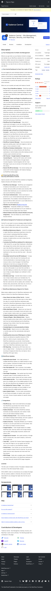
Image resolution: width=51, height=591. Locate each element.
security (47, 70)
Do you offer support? (6, 509)
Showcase (16, 557)
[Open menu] (49, 2)
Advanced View (39, 74)
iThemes (22, 537)
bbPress (4, 573)
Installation (19, 44)
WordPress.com (5, 568)
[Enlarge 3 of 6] (31, 486)
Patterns (16, 564)
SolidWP (6, 541)
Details (4, 44)
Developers (29, 561)
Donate (41, 561)
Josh (5, 547)
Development (28, 44)
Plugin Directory (4, 6)
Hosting (3, 561)
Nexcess (13, 39)
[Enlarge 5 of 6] (20, 493)
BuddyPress (5, 575)
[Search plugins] (15, 14)
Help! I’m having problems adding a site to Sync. (13, 522)
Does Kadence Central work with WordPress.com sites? (15, 517)
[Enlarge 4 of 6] (9, 493)
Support (48, 44)
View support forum (40, 114)
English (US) (47, 67)
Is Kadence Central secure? (8, 513)
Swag (41, 564)
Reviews (11, 44)
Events (40, 559)
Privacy (3, 564)
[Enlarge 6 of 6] (31, 493)
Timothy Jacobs (8, 544)
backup (43, 70)
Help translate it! (37, 9)
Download (46, 37)
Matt (3, 570)
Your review (38, 98)
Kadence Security (22, 204)
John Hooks (23, 544)
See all (48, 98)
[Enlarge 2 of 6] (20, 486)
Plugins (15, 561)
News (2, 559)
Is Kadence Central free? (7, 505)
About (2, 557)
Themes (16, 559)
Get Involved (42, 557)
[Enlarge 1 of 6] (9, 486)
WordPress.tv (30, 564)
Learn (27, 557)
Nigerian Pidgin (8, 581)
